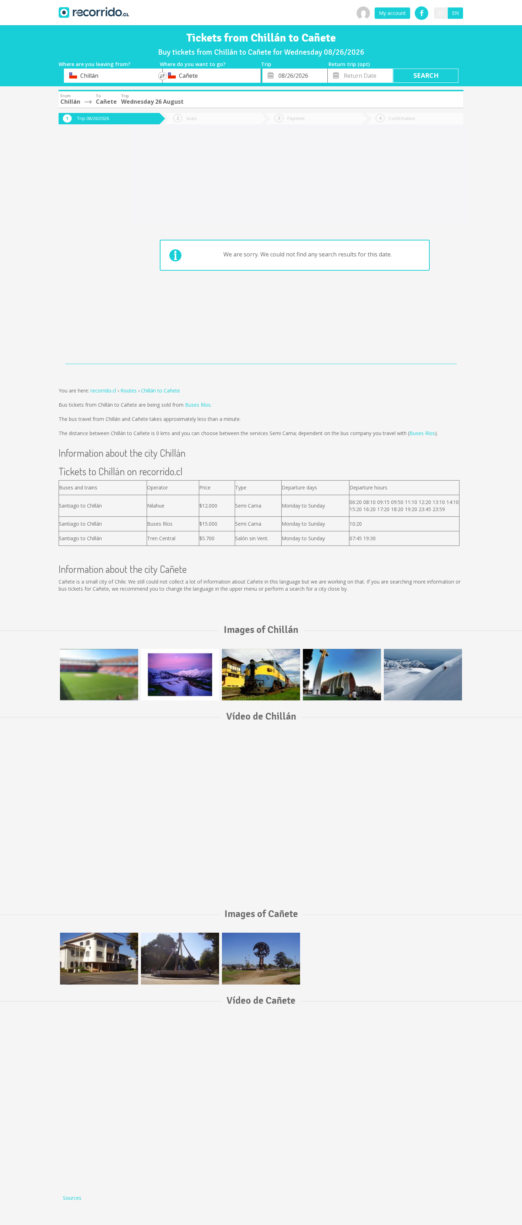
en (455, 13)
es (441, 13)
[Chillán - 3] (261, 674)
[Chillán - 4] (422, 674)
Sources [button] (72, 1197)
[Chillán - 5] (99, 674)
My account (392, 13)
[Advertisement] (87, 249)
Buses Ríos (198, 404)
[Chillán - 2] (180, 674)
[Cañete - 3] (261, 958)
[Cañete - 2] (180, 958)
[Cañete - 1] (99, 958)
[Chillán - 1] (341, 674)
